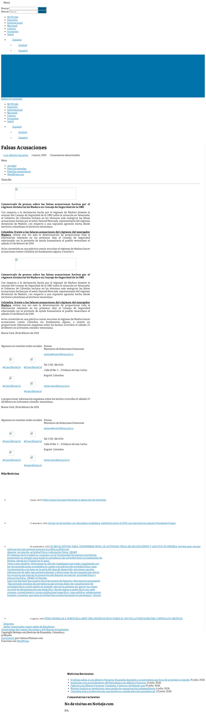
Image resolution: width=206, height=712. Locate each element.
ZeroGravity (8, 638)
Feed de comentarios (19, 171)
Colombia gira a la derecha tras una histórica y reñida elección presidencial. (113, 691)
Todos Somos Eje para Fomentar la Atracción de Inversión (74, 499)
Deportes (12, 20)
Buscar (5, 8)
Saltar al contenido (11, 98)
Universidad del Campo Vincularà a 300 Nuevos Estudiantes (35, 629)
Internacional (15, 22)
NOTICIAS (12, 17)
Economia (12, 31)
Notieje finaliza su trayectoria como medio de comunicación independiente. (113, 688)
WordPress (22, 641)
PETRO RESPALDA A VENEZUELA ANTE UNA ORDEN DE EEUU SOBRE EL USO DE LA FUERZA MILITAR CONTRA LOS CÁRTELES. (113, 618)
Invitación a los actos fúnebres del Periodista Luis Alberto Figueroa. (108, 682)
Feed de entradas (17, 168)
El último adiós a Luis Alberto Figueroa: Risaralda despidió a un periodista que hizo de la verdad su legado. (130, 679)
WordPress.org (15, 174)
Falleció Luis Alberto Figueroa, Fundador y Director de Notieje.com (108, 685)
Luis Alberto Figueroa (15, 155)
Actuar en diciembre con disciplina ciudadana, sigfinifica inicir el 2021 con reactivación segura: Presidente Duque (112, 523)
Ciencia (11, 28)
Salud (10, 34)
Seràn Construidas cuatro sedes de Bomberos (29, 626)
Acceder (12, 165)
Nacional (12, 25)
